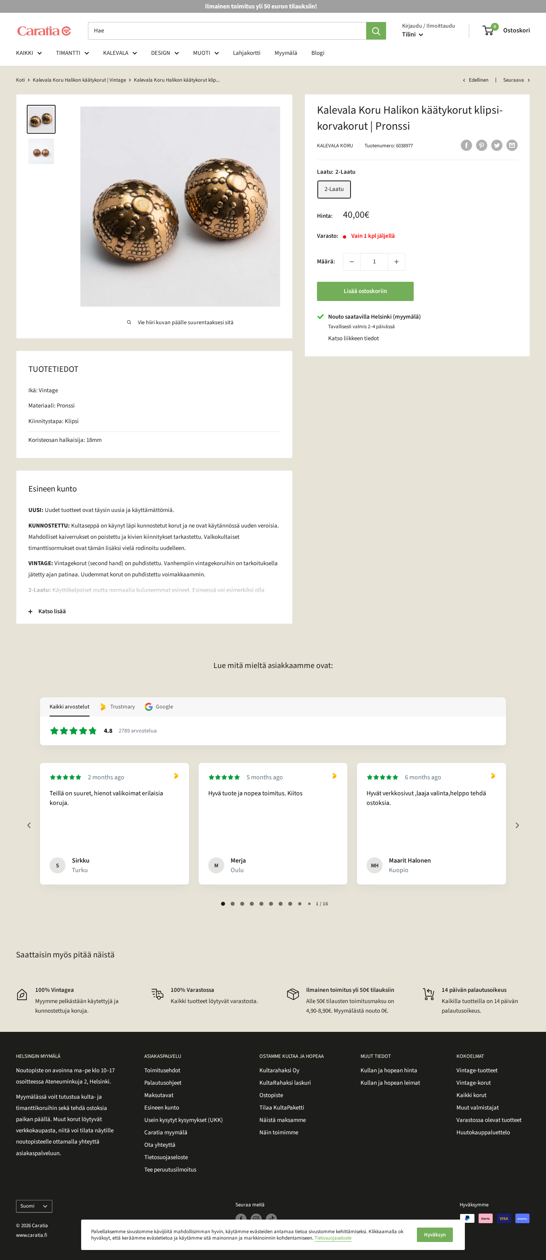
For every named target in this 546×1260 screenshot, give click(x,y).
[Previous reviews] (28, 825)
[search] (227, 31)
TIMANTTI (68, 53)
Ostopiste (271, 1095)
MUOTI (201, 53)
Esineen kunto (161, 1108)
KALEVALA (115, 53)
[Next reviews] (516, 825)
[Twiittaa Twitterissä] (496, 144)
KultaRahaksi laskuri (285, 1083)
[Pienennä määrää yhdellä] (351, 261)
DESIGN (160, 53)
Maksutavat (158, 1095)
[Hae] (376, 31)
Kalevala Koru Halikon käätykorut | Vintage (79, 80)
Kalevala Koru (335, 145)
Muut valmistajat (477, 1108)
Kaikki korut (471, 1095)
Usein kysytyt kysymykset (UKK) (183, 1120)
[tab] (223, 904)
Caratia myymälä (165, 1132)
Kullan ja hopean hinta (389, 1070)
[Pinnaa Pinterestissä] (481, 144)
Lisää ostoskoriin (365, 291)
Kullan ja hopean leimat (390, 1083)
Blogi (318, 53)
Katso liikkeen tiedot (353, 338)
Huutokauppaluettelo (483, 1132)
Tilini (409, 34)
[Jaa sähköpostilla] (512, 144)
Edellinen (478, 80)
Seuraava (513, 80)
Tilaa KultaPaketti (281, 1108)
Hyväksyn (435, 1234)
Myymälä (286, 53)
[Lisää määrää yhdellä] (396, 261)
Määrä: (326, 261)
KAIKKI (24, 53)
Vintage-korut (473, 1083)
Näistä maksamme (282, 1120)
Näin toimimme (278, 1132)
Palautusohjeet (162, 1083)
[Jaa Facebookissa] (466, 144)
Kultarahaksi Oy (279, 1070)
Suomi (27, 1206)
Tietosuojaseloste (166, 1157)
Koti (20, 80)
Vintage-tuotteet (477, 1070)
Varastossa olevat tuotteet (489, 1120)
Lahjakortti (247, 53)
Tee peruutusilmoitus (170, 1170)
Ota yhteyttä (159, 1145)
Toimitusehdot (162, 1070)
